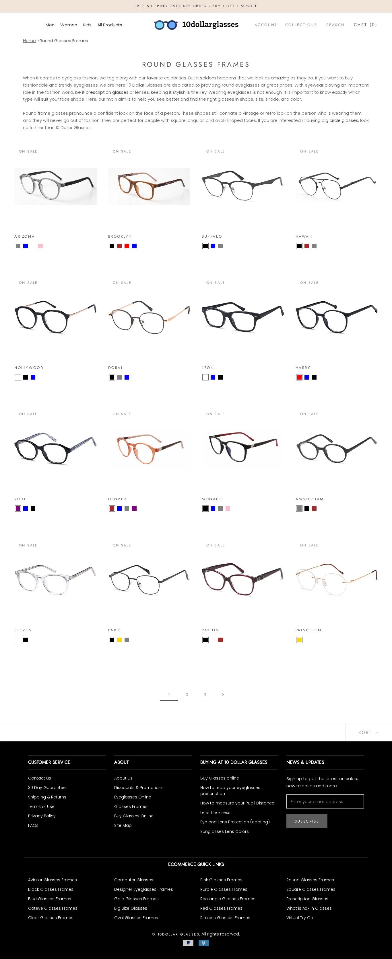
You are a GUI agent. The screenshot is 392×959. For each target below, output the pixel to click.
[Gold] (119, 640)
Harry (303, 367)
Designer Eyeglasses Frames (143, 889)
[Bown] (33, 246)
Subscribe (307, 821)
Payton (211, 630)
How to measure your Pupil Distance (237, 803)
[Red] (127, 246)
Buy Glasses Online (134, 816)
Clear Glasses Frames (50, 918)
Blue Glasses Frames (49, 899)
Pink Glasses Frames (221, 880)
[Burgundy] (33, 640)
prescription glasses (107, 92)
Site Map (123, 825)
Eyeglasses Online (132, 797)
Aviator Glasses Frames (52, 880)
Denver (117, 499)
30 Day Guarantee (47, 787)
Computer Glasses (133, 880)
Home (29, 41)
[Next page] (223, 694)
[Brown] (119, 246)
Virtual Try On (299, 918)
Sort (366, 732)
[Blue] (25, 246)
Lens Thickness (215, 812)
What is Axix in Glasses (309, 908)
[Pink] (40, 246)
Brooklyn (120, 236)
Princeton (309, 630)
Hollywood (29, 367)
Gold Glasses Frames (136, 899)
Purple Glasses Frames (223, 889)
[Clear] (18, 377)
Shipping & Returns (47, 797)
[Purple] (18, 508)
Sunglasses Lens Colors (224, 831)
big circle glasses (340, 120)
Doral (116, 367)
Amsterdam (310, 499)
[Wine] (213, 640)
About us (123, 778)
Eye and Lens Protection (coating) (235, 822)
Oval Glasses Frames (136, 918)
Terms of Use (41, 806)
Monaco (212, 499)
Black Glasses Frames (50, 889)
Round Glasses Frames (64, 41)
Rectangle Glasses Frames (227, 899)
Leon (208, 367)
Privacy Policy (42, 816)
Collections (301, 25)
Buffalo (212, 236)
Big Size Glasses (130, 908)
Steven (23, 630)
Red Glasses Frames (221, 908)
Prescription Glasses (307, 899)
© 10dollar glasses (175, 934)
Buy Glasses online (219, 778)
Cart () (366, 25)
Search (335, 25)
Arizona (24, 236)
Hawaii (304, 236)
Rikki (20, 499)
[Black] (112, 246)
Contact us (39, 778)
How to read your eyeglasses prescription (230, 790)
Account (266, 25)
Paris (114, 630)
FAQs (33, 825)
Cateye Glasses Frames (52, 908)
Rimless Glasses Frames (225, 918)
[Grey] (18, 246)
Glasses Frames (131, 806)
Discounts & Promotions (139, 787)
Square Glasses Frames (310, 889)
